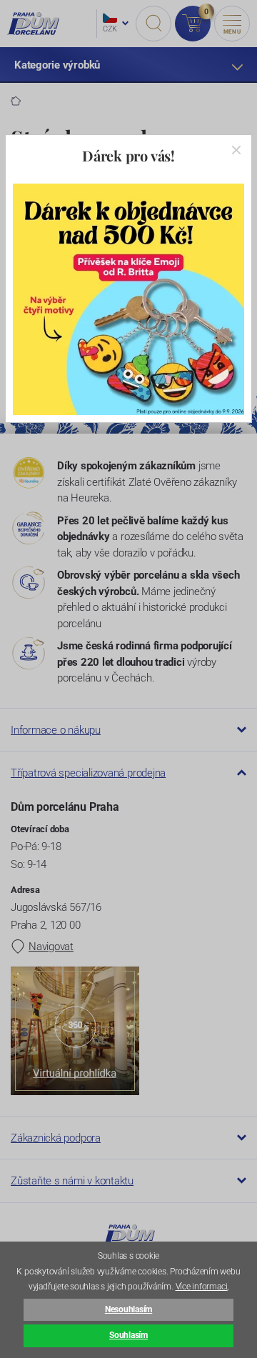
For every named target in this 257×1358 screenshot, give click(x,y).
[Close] (236, 150)
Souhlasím (128, 1335)
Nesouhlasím (128, 1309)
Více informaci (202, 1287)
